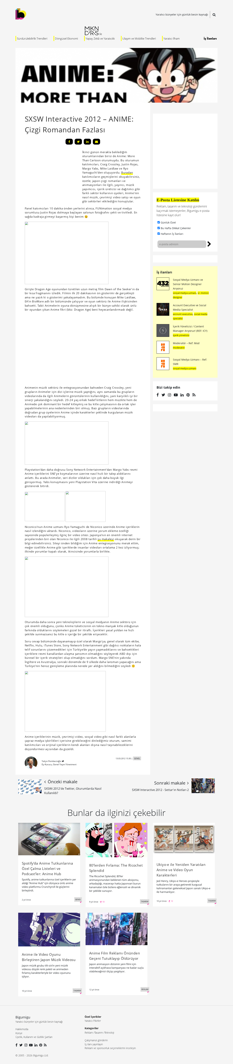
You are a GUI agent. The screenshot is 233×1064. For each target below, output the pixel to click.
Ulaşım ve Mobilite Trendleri (139, 38)
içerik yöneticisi (181, 335)
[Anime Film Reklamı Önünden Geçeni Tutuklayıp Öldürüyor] (116, 929)
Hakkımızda (21, 1029)
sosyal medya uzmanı (184, 293)
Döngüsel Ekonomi (66, 38)
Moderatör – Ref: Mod (186, 343)
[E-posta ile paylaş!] (96, 142)
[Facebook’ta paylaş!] (69, 142)
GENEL (137, 758)
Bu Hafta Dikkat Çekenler (176, 228)
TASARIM (144, 901)
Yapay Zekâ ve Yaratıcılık (100, 38)
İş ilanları (164, 272)
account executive (183, 314)
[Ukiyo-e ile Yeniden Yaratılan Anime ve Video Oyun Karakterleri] (184, 839)
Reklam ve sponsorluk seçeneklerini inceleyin (110, 1048)
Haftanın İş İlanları (172, 234)
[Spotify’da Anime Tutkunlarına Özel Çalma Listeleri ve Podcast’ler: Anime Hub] (49, 839)
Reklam (89, 1032)
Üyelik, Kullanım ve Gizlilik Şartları (33, 1037)
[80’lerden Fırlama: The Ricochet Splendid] (116, 840)
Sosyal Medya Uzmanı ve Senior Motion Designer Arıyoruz (188, 284)
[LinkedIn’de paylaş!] (87, 142)
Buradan (127, 172)
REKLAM (144, 989)
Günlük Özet (168, 222)
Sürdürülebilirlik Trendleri (32, 38)
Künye (18, 1033)
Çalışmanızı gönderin (96, 1040)
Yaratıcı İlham (171, 38)
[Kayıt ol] (209, 243)
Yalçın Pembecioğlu (51, 761)
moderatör (179, 347)
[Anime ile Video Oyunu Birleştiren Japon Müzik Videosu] (49, 929)
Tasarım (98, 1032)
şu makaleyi (106, 539)
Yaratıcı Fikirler (93, 1020)
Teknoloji (109, 1032)
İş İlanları (210, 38)
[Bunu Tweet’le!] (78, 142)
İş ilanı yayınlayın (94, 1044)
